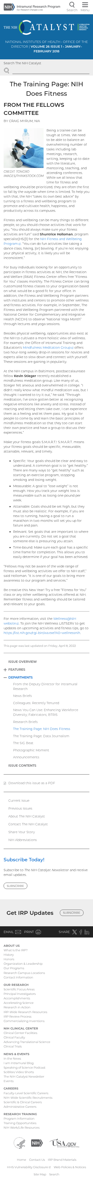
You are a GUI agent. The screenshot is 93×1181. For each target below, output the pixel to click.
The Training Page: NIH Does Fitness (41, 729)
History (9, 954)
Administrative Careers (20, 1106)
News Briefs (22, 696)
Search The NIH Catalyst (22, 63)
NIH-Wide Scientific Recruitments (28, 1097)
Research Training (20, 1114)
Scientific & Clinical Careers (23, 1102)
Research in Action (17, 1007)
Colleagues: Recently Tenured (36, 703)
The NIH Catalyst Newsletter (24, 1076)
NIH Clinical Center (21, 1028)
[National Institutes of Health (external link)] (37, 1143)
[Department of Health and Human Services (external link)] (19, 1143)
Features (16, 670)
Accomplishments (17, 998)
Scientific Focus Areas (19, 989)
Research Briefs (25, 722)
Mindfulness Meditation (48, 348)
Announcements (26, 757)
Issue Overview (22, 662)
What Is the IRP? (16, 950)
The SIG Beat (23, 743)
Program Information (19, 1118)
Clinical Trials (13, 1046)
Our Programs (14, 968)
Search (54, 1174)
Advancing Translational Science (27, 1042)
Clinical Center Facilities (20, 1033)
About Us (12, 945)
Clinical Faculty (14, 1037)
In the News (12, 1058)
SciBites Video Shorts (19, 1072)
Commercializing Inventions (24, 1021)
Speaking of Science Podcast (24, 1067)
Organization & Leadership (23, 963)
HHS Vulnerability (29, 1167)
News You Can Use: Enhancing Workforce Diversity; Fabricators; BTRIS (45, 712)
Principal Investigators (20, 994)
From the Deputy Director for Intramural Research (45, 686)
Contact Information (18, 977)
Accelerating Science (19, 1003)
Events (9, 1081)
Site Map (40, 1174)
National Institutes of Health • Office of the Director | (46, 46)
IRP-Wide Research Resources (25, 1012)
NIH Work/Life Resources (22, 1127)
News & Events (16, 1054)
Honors (9, 959)
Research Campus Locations (24, 973)
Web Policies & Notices (70, 1167)
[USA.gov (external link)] (64, 1143)
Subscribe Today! (24, 859)
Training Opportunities (20, 1123)
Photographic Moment (31, 750)
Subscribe (15, 886)
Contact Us (37, 1159)
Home (21, 1159)
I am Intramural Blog (19, 1063)
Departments (20, 677)
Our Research (16, 985)
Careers (11, 1088)
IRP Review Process (17, 1016)
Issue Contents (22, 766)
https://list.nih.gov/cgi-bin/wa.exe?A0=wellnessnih (42, 633)
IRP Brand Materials (62, 1159)
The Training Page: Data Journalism (41, 736)
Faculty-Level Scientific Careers (26, 1093)
